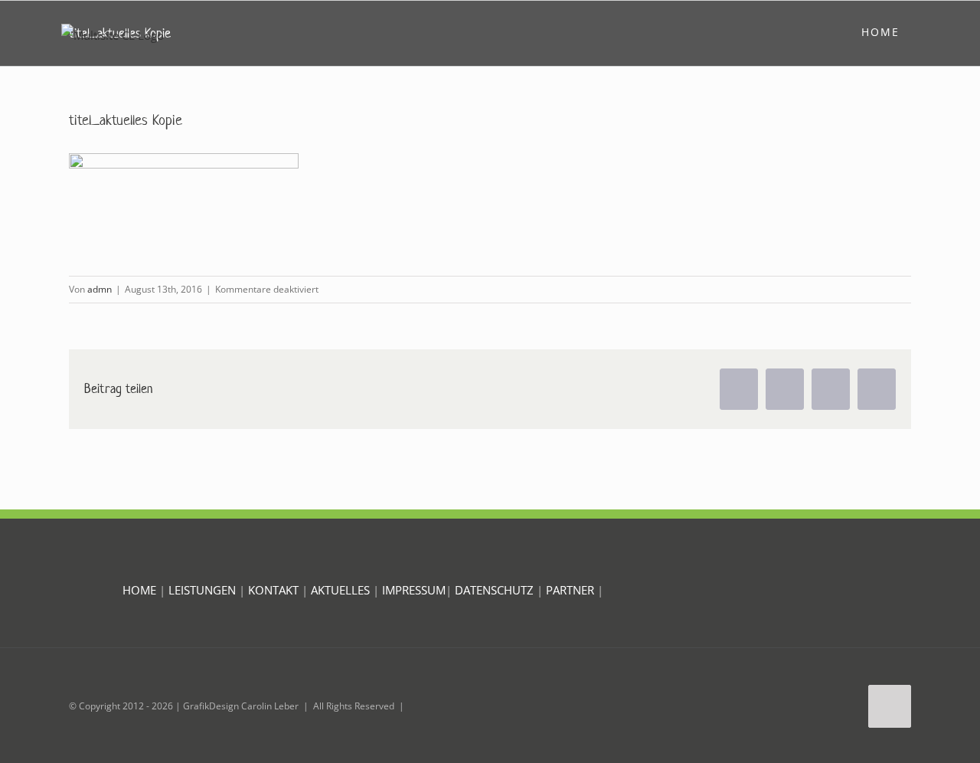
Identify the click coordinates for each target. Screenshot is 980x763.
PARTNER (571, 590)
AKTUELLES (340, 590)
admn (99, 289)
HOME (139, 590)
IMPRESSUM (414, 590)
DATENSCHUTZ (496, 590)
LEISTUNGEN (202, 590)
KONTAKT (273, 590)
